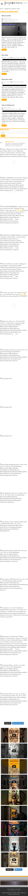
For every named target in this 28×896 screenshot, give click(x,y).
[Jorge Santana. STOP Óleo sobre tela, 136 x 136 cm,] (14, 592)
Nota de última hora (8, 105)
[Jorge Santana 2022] (14, 391)
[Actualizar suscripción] (27, 12)
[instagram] (15, 891)
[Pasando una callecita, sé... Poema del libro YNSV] (14, 334)
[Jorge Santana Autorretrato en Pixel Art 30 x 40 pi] (14, 363)
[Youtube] (11, 891)
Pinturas (22, 82)
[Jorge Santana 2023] (14, 420)
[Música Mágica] (17, 891)
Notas (16, 19)
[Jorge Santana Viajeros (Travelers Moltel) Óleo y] (14, 535)
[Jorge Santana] (14, 3)
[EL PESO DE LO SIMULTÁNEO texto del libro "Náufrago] (14, 248)
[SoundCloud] (13, 891)
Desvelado (5, 55)
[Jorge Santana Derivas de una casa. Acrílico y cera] (14, 707)
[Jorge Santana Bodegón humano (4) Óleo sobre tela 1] (14, 477)
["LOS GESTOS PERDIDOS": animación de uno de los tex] (14, 219)
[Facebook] (10, 891)
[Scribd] (19, 891)
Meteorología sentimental (9, 19)
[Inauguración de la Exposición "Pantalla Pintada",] (14, 649)
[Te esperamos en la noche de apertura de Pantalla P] (14, 621)
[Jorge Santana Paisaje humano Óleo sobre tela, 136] (14, 563)
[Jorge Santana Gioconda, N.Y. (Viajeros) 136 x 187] (14, 506)
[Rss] (9, 891)
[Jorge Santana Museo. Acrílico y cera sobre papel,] (14, 678)
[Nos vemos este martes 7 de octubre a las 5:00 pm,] (14, 305)
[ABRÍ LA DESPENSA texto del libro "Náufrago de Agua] (14, 191)
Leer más (4, 49)
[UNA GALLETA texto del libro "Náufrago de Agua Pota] (14, 277)
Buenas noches (6, 16)
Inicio (1, 8)
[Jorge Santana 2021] (14, 449)
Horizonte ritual (7, 79)
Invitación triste (15, 57)
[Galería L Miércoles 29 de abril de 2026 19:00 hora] (14, 162)
